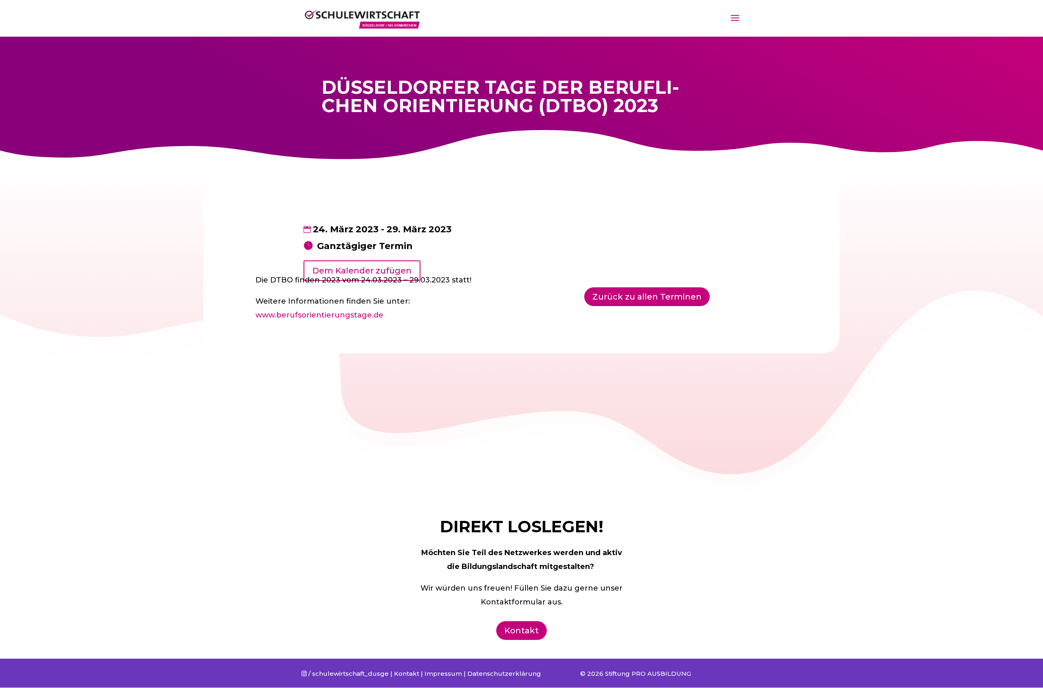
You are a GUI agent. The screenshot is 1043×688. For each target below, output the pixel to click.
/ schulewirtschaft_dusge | (347, 673)
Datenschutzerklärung (504, 673)
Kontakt (521, 630)
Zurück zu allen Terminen (647, 297)
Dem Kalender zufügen (361, 271)
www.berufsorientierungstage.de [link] (319, 315)
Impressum (443, 673)
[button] (1025, 11)
